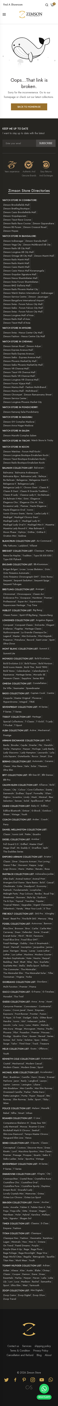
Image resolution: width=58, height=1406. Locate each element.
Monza (23, 1126)
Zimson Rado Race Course (17, 223)
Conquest (8, 625)
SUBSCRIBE (45, 143)
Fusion (43, 1013)
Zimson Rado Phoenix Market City (20, 289)
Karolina (35, 1214)
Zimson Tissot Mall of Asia (16, 322)
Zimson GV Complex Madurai (18, 421)
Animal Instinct (23, 878)
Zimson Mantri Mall (44, 255)
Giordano (42, 981)
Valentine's (8, 908)
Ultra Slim (8, 770)
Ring (50, 918)
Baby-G (35, 805)
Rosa (47, 869)
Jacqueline (39, 947)
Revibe (38, 893)
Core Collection (35, 789)
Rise (51, 797)
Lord (14, 1151)
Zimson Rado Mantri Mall (16, 259)
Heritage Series (23, 674)
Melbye (46, 1214)
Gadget (27, 1017)
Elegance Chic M (28, 502)
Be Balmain (9, 480)
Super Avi (23, 601)
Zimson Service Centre (14, 296)
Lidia (50, 1277)
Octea (41, 1193)
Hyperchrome (10, 701)
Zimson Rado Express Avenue (18, 353)
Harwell (15, 947)
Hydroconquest (11, 632)
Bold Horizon (45, 663)
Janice (49, 947)
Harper (26, 748)
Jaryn (16, 1080)
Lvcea (22, 569)
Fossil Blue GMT (29, 939)
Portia (24, 1095)
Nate (28, 958)
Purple (35, 1245)
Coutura (21, 1147)
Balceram (39, 467)
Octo (47, 569)
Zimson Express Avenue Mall (18, 350)
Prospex (27, 1155)
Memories (30, 1193)
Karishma (47, 1238)
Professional (9, 601)
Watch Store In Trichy (42, 440)
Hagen (42, 1211)
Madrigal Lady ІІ (11, 521)
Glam (48, 793)
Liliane (37, 1084)
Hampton (16, 748)
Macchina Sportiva (28, 1151)
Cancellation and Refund (20, 1355)
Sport (40, 1067)
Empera (7, 1228)
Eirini (26, 498)
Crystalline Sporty (30, 1186)
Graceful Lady (25, 1189)
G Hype (7, 1017)
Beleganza (22, 480)
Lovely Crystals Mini (13, 1193)
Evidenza (8, 628)
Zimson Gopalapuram (14, 216)
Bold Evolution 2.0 (13, 663)
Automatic (37, 761)
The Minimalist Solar (35, 973)
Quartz (37, 1155)
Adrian (46, 1265)
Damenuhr (8, 793)
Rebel (6, 1113)
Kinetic (6, 1151)
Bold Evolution (42, 658)
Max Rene (17, 766)
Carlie (35, 928)
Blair (5, 1077)
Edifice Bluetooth (12, 810)
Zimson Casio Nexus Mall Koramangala (23, 270)
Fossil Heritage (10, 943)
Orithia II (40, 532)
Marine (49, 550)
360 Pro (39, 913)
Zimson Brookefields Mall (16, 204)
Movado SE (39, 674)
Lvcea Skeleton (35, 569)
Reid (16, 962)
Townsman (8, 976)
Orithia (31, 532)
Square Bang (46, 615)
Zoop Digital (24, 1295)
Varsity (19, 908)
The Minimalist (28, 969)
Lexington (27, 1084)
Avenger (40, 589)
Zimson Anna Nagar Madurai (18, 425)
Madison (25, 1281)
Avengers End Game (13, 882)
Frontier (34, 1013)
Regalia (27, 1256)
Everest (50, 1077)
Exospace (25, 597)
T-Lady (49, 721)
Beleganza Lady (26, 483)
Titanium (42, 766)
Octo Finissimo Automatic (16, 573)
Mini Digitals (37, 1290)
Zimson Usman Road (13, 346)
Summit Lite (9, 653)
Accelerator (46, 1072)
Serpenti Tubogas (12, 584)
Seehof (35, 1130)
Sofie (30, 1099)
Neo (24, 1241)
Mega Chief (9, 847)
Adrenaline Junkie (44, 874)
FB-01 (21, 935)
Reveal (41, 1036)
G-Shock (35, 810)
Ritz (48, 1095)
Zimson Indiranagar (13, 241)
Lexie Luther (43, 950)
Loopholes (35, 890)
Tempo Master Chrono (36, 1134)
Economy (41, 886)
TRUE (32, 701)
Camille (25, 1077)
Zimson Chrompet (12, 394)
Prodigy (7, 1036)
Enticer (26, 810)
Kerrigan (14, 950)
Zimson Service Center (14, 398)
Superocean (35, 601)
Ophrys (22, 532)
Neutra (36, 958)
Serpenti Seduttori (23, 580)
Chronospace (24, 594)
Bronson (19, 928)
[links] (7, 1380)
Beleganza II (9, 483)
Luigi (40, 865)
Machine (28, 954)
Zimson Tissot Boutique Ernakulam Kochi (24, 459)
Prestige (7, 735)
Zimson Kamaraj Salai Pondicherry (21, 412)
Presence (8, 639)
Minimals (15, 1241)
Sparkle (50, 1256)
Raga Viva (42, 1253)
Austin (30, 1270)
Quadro (37, 834)
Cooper (16, 1274)
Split (45, 847)
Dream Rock (9, 1189)
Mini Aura (8, 1028)
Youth (24, 814)
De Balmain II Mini (12, 498)
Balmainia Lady (29, 476)
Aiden (6, 1270)
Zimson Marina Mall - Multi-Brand (20, 390)
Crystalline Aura (42, 1178)
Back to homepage (29, 106)
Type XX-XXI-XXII (42, 555)
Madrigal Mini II (36, 524)
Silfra (13, 1113)
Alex (22, 1270)
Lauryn (43, 1080)
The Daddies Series (13, 851)
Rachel (35, 1281)
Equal (29, 793)
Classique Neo (10, 1238)
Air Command (44, 540)
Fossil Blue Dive (11, 939)
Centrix (50, 693)
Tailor (14, 1043)
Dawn (30, 1010)
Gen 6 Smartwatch (38, 943)
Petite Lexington (11, 1095)
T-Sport (18, 725)
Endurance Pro (11, 597)
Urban (29, 1113)
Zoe (50, 756)
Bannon (48, 923)
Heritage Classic (33, 628)
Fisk (49, 1207)
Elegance (35, 498)
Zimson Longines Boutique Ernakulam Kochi (25, 455)
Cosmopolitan (10, 1178)
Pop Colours (26, 893)
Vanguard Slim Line (13, 1137)
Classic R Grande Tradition (34, 491)
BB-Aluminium (41, 564)
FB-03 (29, 935)
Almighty (49, 913)
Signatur (14, 1218)
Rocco (35, 756)
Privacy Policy (40, 1350)
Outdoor (46, 810)
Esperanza (8, 674)
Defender (27, 932)
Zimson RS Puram (12, 227)
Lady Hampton (28, 752)
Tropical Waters (11, 904)
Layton (6, 1084)
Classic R (43, 487)
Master (16, 636)
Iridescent (32, 1021)
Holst (18, 1214)
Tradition (27, 555)
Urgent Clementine (43, 904)
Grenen (33, 1211)
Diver (15, 861)
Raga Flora (36, 1249)
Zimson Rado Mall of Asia (16, 319)
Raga (26, 1249)
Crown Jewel (19, 1010)
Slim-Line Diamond (13, 1134)
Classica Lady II (28, 494)
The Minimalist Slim (13, 973)
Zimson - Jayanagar (38, 296)
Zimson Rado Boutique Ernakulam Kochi (24, 462)
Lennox (16, 1084)
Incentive (17, 797)
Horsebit (7, 996)
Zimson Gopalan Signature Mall (19, 274)
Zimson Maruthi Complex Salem (19, 435)
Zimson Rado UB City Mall (16, 248)
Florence (36, 698)
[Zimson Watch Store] (31, 14)
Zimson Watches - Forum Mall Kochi (21, 451)
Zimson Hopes (10, 230)
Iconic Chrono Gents (14, 513)
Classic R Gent (10, 491)
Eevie (36, 932)
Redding (7, 962)
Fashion (17, 1228)
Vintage (15, 814)
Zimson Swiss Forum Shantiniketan (20, 281)
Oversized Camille (12, 1092)
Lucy (21, 1025)
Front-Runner (21, 1013)
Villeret (33, 545)
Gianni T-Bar (9, 865)
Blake (37, 1270)
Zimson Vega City (12, 244)
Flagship (19, 628)
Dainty (49, 789)
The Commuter (11, 969)
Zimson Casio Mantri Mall (16, 267)
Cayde (23, 745)
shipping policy (43, 1346)
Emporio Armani (27, 861)
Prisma (32, 986)
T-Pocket (7, 725)
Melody (45, 1025)
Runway (7, 1099)
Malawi (35, 1108)
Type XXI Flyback (12, 559)
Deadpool (29, 886)
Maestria (49, 524)
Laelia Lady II (41, 513)
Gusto (33, 1048)
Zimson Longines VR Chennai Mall (21, 379)
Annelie (14, 1207)
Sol (13, 1040)
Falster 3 (24, 1207)
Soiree (6, 1040)
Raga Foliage (10, 1253)
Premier (48, 597)
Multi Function (10, 986)
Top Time (32, 605)
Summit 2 (44, 648)
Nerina (40, 1028)
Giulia (6, 748)
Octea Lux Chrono (12, 1197)
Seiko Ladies (9, 1158)
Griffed (24, 844)
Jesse (5, 950)
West (25, 1285)
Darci (34, 1077)
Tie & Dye (8, 901)
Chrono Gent (30, 487)
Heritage (36, 716)
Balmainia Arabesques (26, 472)
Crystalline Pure (11, 1186)
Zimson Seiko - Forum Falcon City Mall (23, 307)
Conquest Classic (24, 625)
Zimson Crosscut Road (34, 227)
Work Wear (21, 1260)
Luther (6, 954)
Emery (42, 1077)
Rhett (22, 962)
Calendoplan (23, 671)
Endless (20, 793)
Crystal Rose (26, 1178)
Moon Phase (9, 532)
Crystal (6, 1063)
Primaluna (20, 639)
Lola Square (9, 756)
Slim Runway (19, 1099)
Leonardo (43, 752)
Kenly (24, 1080)
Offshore (43, 1048)
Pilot (15, 1032)
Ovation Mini (9, 535)
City (14, 789)
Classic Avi (38, 594)
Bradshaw (15, 1077)
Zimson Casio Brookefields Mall (19, 212)
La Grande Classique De (33, 632)
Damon (26, 1274)
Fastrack (7, 890)
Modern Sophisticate (13, 958)
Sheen (6, 814)
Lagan (6, 1241)
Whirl (48, 800)
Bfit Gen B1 (34, 775)
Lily (5, 1281)
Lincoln (7, 1025)
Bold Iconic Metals (12, 667)
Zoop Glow (39, 1295)
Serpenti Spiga (41, 580)
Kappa (32, 865)
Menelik (45, 1108)
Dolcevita (39, 625)
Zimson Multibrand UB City (37, 244)
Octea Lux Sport (32, 1197)
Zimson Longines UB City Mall (18, 252)
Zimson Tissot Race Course (17, 219)
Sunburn (41, 897)
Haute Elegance (38, 506)
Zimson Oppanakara (43, 223)
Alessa (14, 1270)
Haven (36, 1277)
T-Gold (40, 721)
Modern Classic (11, 1067)
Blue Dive (8, 928)
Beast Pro (15, 918)
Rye (36, 962)
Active (33, 730)
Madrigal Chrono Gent (26, 517)
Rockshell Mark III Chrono (16, 1130)
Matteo (30, 869)
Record (30, 639)
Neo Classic (45, 1151)
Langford (33, 1080)
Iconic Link (17, 834)
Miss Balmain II (36, 528)
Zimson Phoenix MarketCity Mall (19, 361)
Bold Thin (29, 667)
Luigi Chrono (9, 869)
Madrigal (7, 517)
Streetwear (8, 897)
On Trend (8, 1245)
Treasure (44, 1043)
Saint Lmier (41, 639)
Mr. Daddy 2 (23, 847)
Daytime (45, 1186)
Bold (51, 784)
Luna (28, 1025)
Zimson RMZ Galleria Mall (16, 285)
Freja (5, 1211)
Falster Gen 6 (38, 1207)
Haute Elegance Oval (14, 509)
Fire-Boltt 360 (29, 918)
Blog (39, 1355)
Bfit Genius (47, 775)
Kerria (30, 513)
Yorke (29, 976)
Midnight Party (10, 893)
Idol (23, 1021)
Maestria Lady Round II (15, 528)
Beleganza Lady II (12, 487)
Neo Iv (32, 1241)
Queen (32, 1036)
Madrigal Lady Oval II (14, 524)
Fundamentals (21, 890)
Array (41, 1001)
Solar (33, 766)
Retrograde (39, 1256)
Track (35, 1043)
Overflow (36, 847)
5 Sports (34, 1142)
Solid (26, 800)
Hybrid (26, 1214)
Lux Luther (17, 954)
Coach (44, 819)
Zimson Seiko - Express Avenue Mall (21, 357)
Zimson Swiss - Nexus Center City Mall (22, 332)
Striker (44, 1040)
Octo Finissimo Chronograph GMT (21, 576)
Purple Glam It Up (12, 1249)
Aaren (36, 1202)
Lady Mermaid (10, 1126)
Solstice (28, 1040)
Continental (45, 1006)
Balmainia (8, 472)
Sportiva (29, 1158)
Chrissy (46, 1270)
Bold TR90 (41, 667)
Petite (28, 834)
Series (50, 1036)
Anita (6, 1207)
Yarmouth (34, 1285)
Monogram (29, 1028)
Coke (19, 886)
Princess (45, 1032)
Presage (17, 1155)
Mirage (18, 1028)
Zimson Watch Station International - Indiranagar (28, 293)
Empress (39, 1010)
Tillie (50, 973)
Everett (44, 932)
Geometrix (35, 1238)
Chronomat (9, 594)
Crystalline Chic (11, 1182)
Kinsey (24, 950)
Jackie (42, 1021)
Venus (28, 1137)
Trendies (29, 901)
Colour (21, 789)
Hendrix (7, 1021)
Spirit (51, 639)
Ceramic (49, 761)
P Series (7, 711)
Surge (6, 1043)
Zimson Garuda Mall (36, 241)
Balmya (42, 476)
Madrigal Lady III (31, 521)
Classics (35, 1223)
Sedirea (22, 535)
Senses (18, 800)
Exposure (8, 1013)
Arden (36, 819)
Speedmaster (33, 688)
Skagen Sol (25, 1218)
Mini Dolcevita (29, 636)
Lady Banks (48, 748)
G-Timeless (48, 991)
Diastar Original (22, 698)
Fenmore (38, 935)
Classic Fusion (10, 615)
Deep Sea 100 (38, 1123)
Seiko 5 (46, 1155)
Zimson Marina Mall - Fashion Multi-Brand (24, 387)
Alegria (41, 1173)
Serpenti (7, 580)
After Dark (8, 878)
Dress (47, 1147)
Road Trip (49, 893)
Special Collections (13, 721)
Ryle (5, 1218)
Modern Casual (34, 1063)
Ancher (45, 1202)
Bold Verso (9, 671)
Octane (41, 1241)
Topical (19, 901)
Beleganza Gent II (38, 480)
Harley (18, 1277)
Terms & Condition (20, 1350)
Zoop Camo (9, 1295)
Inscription (26, 947)
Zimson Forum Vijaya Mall (16, 383)
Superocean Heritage (14, 605)
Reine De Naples (11, 555)
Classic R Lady (10, 494)
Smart (43, 756)
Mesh (34, 797)
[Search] (46, 4)
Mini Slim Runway (43, 1088)
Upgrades (26, 904)
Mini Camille (26, 1088)
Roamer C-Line (36, 1126)
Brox (27, 928)
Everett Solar (9, 935)
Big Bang (37, 610)
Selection (8, 800)
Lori (10, 1281)
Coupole (7, 698)
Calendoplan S (40, 671)
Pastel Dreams (22, 1245)
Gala (35, 1017)
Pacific (49, 1028)
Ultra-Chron (9, 643)
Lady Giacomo (11, 752)
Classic (6, 766)
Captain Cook (38, 693)
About (48, 1355)
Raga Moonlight (27, 1253)
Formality (38, 793)
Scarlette (44, 962)
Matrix (36, 1025)
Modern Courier (43, 954)
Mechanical (44, 730)
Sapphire (26, 678)
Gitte (24, 1211)
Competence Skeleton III (16, 1123)
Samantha (46, 1281)
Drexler (33, 745)
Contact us (13, 1346)
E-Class (44, 1223)
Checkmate (9, 886)
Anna (34, 1001)
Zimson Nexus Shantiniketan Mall (20, 278)
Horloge (36, 748)
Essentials (8, 1277)
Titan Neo (8, 1260)
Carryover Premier (12, 1006)
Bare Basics (32, 882)
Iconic (30, 509)
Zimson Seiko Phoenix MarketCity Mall (23, 364)
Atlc (48, 740)
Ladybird (23, 545)
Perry (6, 824)
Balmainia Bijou (11, 476)
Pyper (32, 1095)
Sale (26, 766)
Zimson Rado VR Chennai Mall (19, 376)
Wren (6, 1103)
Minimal (43, 797)
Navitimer (37, 597)
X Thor (47, 908)
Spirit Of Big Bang (28, 615)
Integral (23, 701)
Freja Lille (15, 1211)
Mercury (42, 918)
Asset (49, 1001)
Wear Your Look (33, 908)
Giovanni (22, 865)
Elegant (50, 625)
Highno (7, 797)
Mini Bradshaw (10, 1088)
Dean (17, 932)
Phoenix (7, 1032)
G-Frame (35, 991)
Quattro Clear (20, 1036)
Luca (16, 1281)
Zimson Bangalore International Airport (23, 300)
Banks (6, 745)
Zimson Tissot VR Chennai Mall (19, 372)
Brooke (15, 745)
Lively (26, 797)
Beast (6, 918)
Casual (50, 882)
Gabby (23, 943)
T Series (17, 711)
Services (26, 1346)
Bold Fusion (30, 663)
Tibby (45, 1099)
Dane (34, 1274)
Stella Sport (33, 965)
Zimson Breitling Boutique (16, 208)
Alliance (43, 784)
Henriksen (8, 1214)
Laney (32, 950)
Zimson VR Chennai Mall (16, 368)
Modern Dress (28, 1067)
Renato (39, 869)
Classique (39, 550)
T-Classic (29, 721)
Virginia (20, 976)
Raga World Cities (12, 1256)
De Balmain (43, 494)
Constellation (40, 683)
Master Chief (35, 844)
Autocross (37, 923)
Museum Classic (11, 678)
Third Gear (24, 1043)
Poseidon (24, 1032)
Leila (43, 1277)
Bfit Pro (6, 779)
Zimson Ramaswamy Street (37, 394)
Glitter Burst (46, 1017)
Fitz (40, 745)
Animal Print (39, 878)
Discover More (35, 1147)
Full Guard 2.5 (10, 844)
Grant (6, 947)
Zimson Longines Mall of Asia (18, 315)
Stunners (20, 897)
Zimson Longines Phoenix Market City (22, 402)
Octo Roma (47, 576)
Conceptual (9, 1147)
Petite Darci (38, 1092)
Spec (36, 1040)
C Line (37, 1118)
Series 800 (38, 678)
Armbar (35, 839)
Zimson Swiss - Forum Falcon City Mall (23, 304)
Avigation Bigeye (44, 620)
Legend (7, 636)
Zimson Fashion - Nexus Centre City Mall (24, 336)
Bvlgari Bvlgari (10, 569)
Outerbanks (24, 756)
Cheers (6, 789)
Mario (21, 869)
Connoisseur (30, 1006)
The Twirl (19, 996)
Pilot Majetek (45, 636)
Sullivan (45, 965)
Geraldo (48, 745)
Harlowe (7, 1080)
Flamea (24, 506)
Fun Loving (43, 861)
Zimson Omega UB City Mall (17, 255)
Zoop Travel (9, 1299)
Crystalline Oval (29, 1182)
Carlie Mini (45, 928)
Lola (52, 752)
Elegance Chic (10, 502)
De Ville (7, 688)
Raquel (46, 958)
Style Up (31, 897)
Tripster (40, 901)
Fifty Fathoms (10, 545)
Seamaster (18, 688)
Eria (41, 502)
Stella (22, 965)
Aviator (47, 856)
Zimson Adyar (33, 346)
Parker (27, 1092)
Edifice (44, 805)
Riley (29, 962)
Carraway (8, 932)
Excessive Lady (11, 506)
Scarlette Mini (10, 965)
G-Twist (17, 1017)
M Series (43, 706)
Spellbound (37, 800)
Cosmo (7, 1010)
